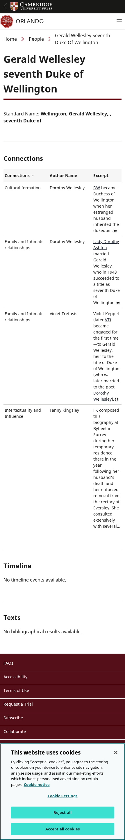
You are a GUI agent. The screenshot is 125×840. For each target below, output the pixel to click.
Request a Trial (18, 704)
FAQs (8, 663)
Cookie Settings (63, 795)
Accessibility (15, 677)
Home (10, 39)
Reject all (62, 812)
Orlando (30, 21)
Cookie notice (37, 784)
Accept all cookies (62, 829)
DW (96, 187)
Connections (26, 176)
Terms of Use (16, 690)
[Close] (115, 752)
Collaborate (14, 731)
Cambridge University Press (31, 6)
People (36, 39)
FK (95, 410)
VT (107, 319)
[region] (62, 791)
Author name (63, 175)
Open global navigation (5, 6)
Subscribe (13, 717)
